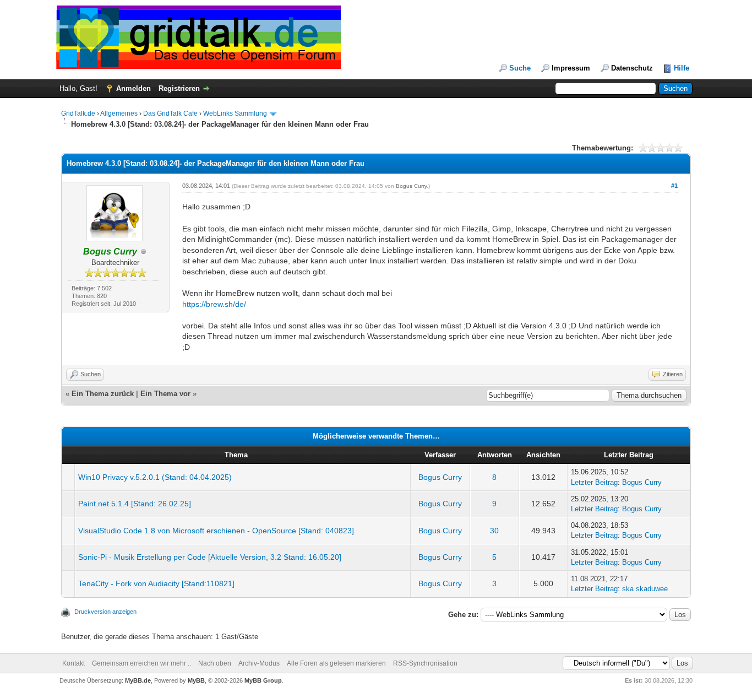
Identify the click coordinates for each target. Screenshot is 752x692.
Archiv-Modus (259, 663)
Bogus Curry (411, 186)
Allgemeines (119, 113)
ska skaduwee (645, 589)
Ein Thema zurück (103, 394)
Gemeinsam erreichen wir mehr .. (141, 663)
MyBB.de (138, 680)
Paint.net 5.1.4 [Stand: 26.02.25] (134, 503)
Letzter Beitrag (594, 482)
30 (494, 530)
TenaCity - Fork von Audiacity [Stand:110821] (156, 583)
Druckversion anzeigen (105, 611)
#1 (674, 185)
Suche (520, 68)
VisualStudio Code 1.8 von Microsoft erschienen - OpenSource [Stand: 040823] (216, 530)
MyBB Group (263, 680)
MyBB (196, 680)
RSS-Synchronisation (425, 663)
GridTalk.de (78, 113)
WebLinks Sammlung (235, 113)
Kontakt (73, 663)
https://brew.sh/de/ (214, 304)
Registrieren (179, 88)
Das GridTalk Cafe (171, 113)
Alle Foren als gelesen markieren (336, 663)
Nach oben (214, 663)
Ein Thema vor (165, 394)
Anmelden (133, 88)
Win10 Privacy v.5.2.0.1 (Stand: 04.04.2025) (155, 477)
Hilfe (681, 68)
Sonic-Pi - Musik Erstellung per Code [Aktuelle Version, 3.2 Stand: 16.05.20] (209, 557)
